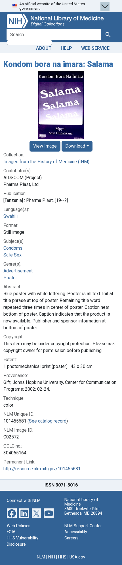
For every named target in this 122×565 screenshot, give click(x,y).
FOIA (11, 531)
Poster (10, 277)
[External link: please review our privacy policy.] (12, 513)
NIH (51, 557)
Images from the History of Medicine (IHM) (46, 161)
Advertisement (18, 271)
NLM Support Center (83, 525)
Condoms (12, 248)
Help (66, 48)
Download (75, 146)
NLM (41, 557)
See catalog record (47, 421)
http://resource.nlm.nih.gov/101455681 (42, 468)
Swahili (10, 216)
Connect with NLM (24, 500)
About (44, 48)
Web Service (95, 48)
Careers (71, 538)
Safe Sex (12, 255)
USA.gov (77, 557)
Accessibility (75, 531)
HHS (62, 557)
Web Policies (18, 525)
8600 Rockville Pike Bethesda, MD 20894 (83, 511)
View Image (45, 146)
